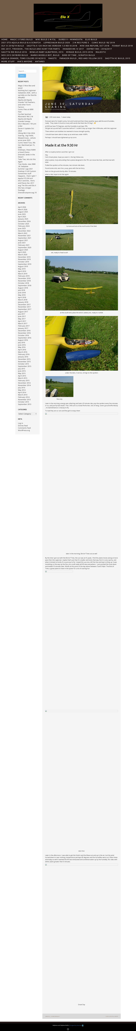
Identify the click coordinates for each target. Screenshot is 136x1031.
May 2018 (21, 295)
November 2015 (24, 361)
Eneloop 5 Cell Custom (27, 171)
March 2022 (22, 233)
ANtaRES (21, 97)
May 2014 (21, 390)
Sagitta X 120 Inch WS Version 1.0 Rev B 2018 (52, 46)
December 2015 (24, 359)
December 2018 (24, 278)
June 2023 (22, 228)
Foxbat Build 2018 (122, 46)
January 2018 (23, 302)
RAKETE (52, 58)
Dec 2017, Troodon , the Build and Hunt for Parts (30, 49)
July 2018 (21, 290)
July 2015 (21, 369)
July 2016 (21, 342)
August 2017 (23, 312)
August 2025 (23, 212)
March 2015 (22, 378)
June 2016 (22, 345)
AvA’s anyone (24, 61)
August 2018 (23, 288)
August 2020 (23, 250)
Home (4, 39)
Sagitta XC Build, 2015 (117, 58)
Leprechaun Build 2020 (57, 43)
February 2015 (23, 380)
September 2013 (24, 404)
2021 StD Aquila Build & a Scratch (21, 43)
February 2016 (23, 354)
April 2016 (22, 350)
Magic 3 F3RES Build (21, 39)
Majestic (101, 52)
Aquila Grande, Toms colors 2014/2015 (23, 58)
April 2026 (22, 207)
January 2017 (23, 328)
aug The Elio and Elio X (27, 185)
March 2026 (22, 209)
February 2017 (23, 326)
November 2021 (24, 235)
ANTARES (40, 61)
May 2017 (21, 319)
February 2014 (23, 397)
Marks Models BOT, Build (45, 55)
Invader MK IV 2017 (73, 49)
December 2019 (24, 257)
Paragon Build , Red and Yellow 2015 (80, 58)
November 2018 (24, 281)
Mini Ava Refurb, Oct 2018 (94, 46)
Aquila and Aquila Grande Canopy (25, 120)
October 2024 (23, 224)
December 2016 (24, 330)
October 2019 (23, 262)
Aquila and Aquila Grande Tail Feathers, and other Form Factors (26, 103)
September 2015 (24, 366)
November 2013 (24, 399)
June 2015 (22, 371)
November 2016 (24, 333)
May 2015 (21, 373)
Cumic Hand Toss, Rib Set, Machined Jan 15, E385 (26, 145)
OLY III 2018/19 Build (12, 46)
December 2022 (24, 231)
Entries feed (23, 425)
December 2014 (24, 383)
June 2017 (22, 316)
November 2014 (24, 385)
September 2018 (24, 285)
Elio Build (91, 39)
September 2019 (24, 264)
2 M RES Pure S (81, 43)
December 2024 (24, 221)
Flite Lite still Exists (112, 1016)
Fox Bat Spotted (24, 114)
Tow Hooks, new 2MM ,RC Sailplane (26, 165)
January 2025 (23, 219)
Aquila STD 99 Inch (25, 178)
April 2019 (22, 271)
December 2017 (24, 304)
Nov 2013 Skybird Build (14, 55)
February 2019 (23, 276)
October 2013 (23, 402)
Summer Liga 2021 (25, 169)
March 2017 (22, 323)
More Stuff (8, 61)
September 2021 (24, 238)
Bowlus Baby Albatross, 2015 (46, 52)
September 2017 (24, 309)
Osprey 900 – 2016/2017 (99, 49)
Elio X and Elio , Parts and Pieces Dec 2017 (26, 182)
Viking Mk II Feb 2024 (26, 133)
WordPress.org (24, 430)
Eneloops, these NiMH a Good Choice (27, 151)
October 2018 (23, 283)
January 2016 (23, 357)
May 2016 (21, 347)
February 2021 (23, 245)
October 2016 (23, 335)
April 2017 (22, 321)
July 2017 (21, 314)
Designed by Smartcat (76, 1025)
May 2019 (21, 269)
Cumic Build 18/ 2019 (103, 43)
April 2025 (22, 216)
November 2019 (24, 259)
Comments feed (24, 428)
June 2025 (22, 214)
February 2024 (23, 226)
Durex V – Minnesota (71, 39)
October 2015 (23, 364)
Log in (20, 423)
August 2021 (23, 240)
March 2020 (22, 254)
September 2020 (24, 247)
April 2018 (22, 297)
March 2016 (22, 352)
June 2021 (22, 243)
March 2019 (22, 274)
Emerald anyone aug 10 (27, 192)
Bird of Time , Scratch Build (78, 55)
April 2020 (22, 252)
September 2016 (24, 338)
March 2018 (22, 300)
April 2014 (22, 392)
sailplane (63, 109)
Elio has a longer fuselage (24, 189)
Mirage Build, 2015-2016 (79, 52)
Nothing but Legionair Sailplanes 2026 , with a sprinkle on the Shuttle (27, 92)
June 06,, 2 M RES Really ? (52, 1016)
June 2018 (22, 292)
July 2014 (21, 387)
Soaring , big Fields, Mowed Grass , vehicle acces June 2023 (27, 137)
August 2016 (23, 340)
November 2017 (24, 307)
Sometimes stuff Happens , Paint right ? (27, 174)
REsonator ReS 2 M (25, 116)
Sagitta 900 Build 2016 (14, 52)
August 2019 (23, 266)
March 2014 (22, 395)
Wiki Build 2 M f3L (46, 39)
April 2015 (22, 376)
